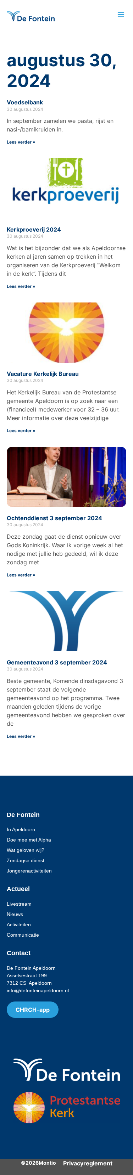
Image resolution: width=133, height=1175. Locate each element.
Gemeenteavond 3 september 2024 (57, 662)
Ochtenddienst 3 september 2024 (54, 518)
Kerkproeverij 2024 (34, 229)
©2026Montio (38, 1163)
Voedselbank (25, 102)
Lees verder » (21, 142)
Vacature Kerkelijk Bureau (43, 373)
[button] (121, 14)
